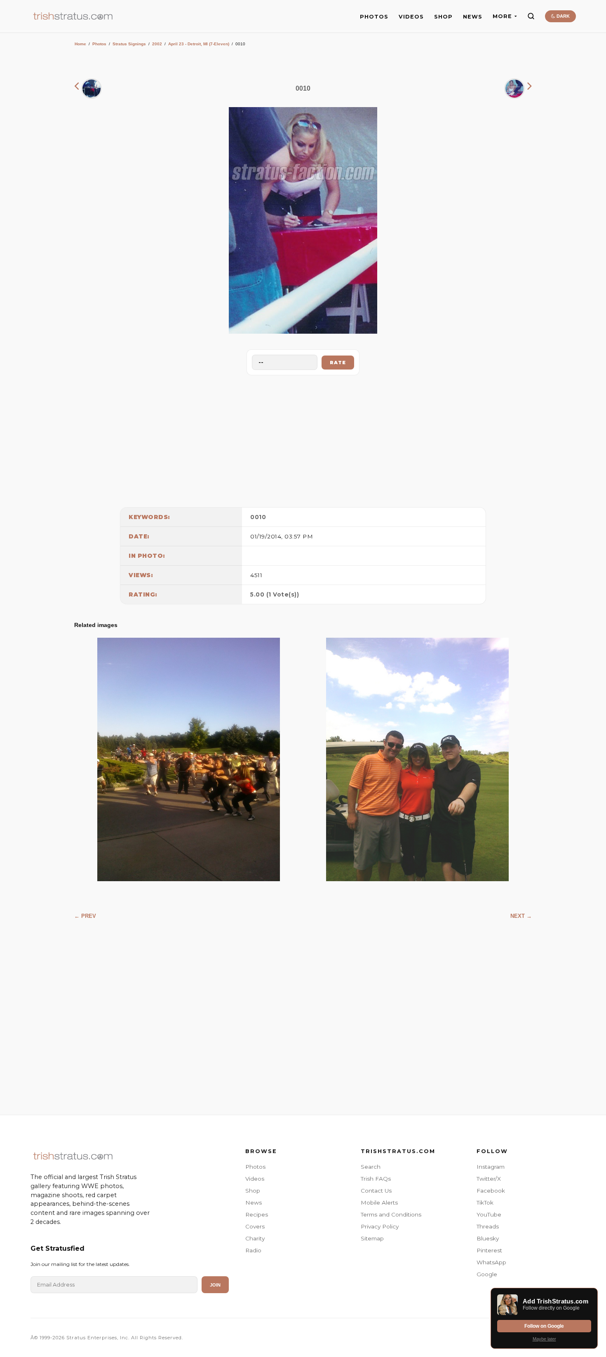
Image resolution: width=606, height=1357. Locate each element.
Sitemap (372, 1238)
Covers (255, 1226)
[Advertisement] (303, 439)
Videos (254, 1178)
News (253, 1202)
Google (487, 1274)
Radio (253, 1250)
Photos (99, 44)
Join (215, 1284)
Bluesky (488, 1238)
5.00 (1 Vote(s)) (274, 594)
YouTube (489, 1214)
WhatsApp (491, 1262)
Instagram (491, 1166)
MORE (502, 16)
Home (80, 44)
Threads (488, 1226)
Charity (255, 1238)
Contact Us (376, 1190)
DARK (562, 16)
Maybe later (544, 1338)
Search (371, 1166)
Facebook (491, 1190)
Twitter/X (489, 1178)
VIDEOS (411, 17)
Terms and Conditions (391, 1214)
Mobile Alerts (379, 1202)
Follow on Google (544, 1326)
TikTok (485, 1202)
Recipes (256, 1214)
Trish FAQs (376, 1178)
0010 (258, 517)
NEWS (472, 17)
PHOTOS (374, 17)
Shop (252, 1190)
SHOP (443, 17)
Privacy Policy (380, 1226)
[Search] (531, 16)
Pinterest (489, 1250)
